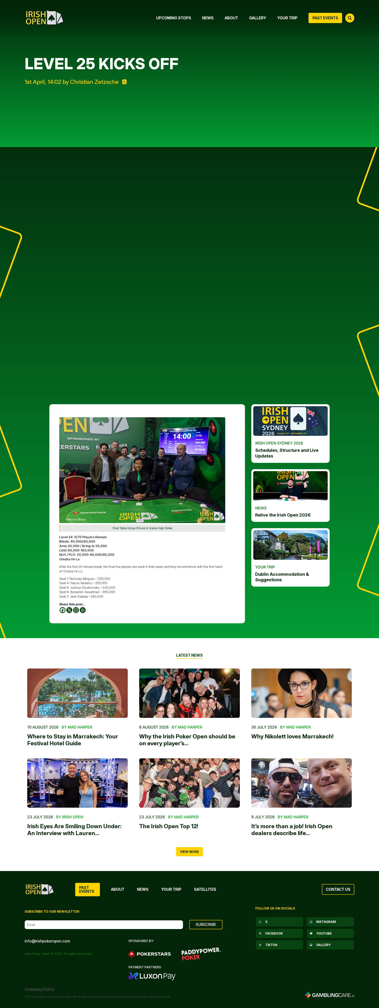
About (117, 889)
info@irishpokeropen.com (47, 941)
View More (189, 852)
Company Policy (39, 989)
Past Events (86, 889)
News (142, 889)
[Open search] (349, 18)
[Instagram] (76, 610)
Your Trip (171, 889)
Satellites (205, 889)
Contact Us (338, 889)
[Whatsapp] (83, 610)
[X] (69, 610)
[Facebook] (63, 610)
